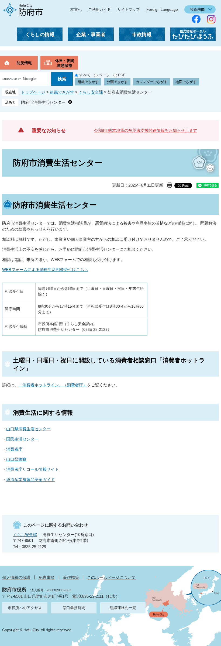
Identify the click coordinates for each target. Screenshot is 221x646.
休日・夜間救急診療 (64, 63)
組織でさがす (88, 82)
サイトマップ (128, 9)
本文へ (76, 9)
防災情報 (24, 63)
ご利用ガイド (99, 9)
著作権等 (71, 577)
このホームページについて (111, 577)
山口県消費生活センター (28, 429)
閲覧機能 (197, 9)
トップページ (33, 92)
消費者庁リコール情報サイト (32, 469)
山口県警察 (16, 459)
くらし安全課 (91, 92)
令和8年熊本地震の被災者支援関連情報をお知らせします (145, 130)
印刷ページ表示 (169, 185)
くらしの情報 (39, 34)
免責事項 (47, 577)
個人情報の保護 (16, 577)
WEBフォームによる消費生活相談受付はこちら (45, 269)
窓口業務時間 (74, 608)
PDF (122, 75)
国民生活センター (22, 439)
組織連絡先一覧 (123, 608)
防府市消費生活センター (43, 102)
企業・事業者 (90, 34)
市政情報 (141, 34)
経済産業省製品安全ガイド (30, 479)
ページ (104, 75)
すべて (85, 75)
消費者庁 (14, 449)
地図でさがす (185, 82)
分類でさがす (117, 82)
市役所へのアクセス (25, 608)
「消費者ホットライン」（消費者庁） (52, 385)
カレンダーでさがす (151, 82)
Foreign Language (162, 9)
